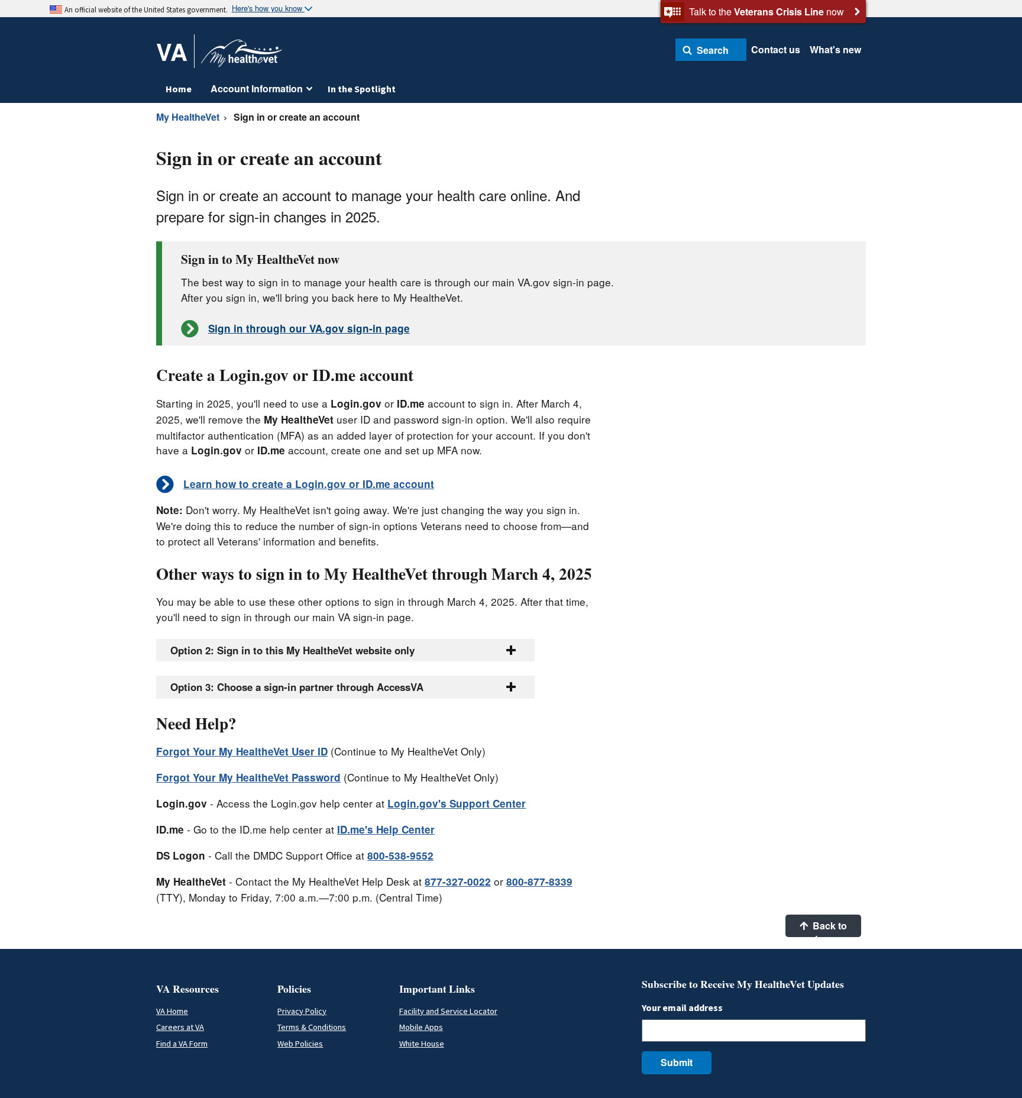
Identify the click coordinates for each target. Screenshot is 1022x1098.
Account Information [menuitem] (257, 88)
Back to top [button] (828, 928)
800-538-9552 (400, 855)
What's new (835, 49)
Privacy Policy (301, 1011)
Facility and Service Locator (448, 1011)
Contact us (775, 49)
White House (421, 1043)
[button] (710, 49)
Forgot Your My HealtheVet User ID (242, 751)
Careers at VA (180, 1027)
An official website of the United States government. (146, 9)
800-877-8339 (539, 881)
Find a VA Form (182, 1043)
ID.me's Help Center (386, 829)
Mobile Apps (421, 1027)
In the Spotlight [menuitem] (362, 89)
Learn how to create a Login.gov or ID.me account (308, 484)
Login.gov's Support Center (456, 803)
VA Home (172, 1011)
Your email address (682, 1007)
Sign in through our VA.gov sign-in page (309, 328)
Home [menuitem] (179, 89)
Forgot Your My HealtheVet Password (248, 777)
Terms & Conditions (311, 1027)
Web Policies (300, 1043)
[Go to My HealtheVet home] (241, 57)
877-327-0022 (458, 881)
